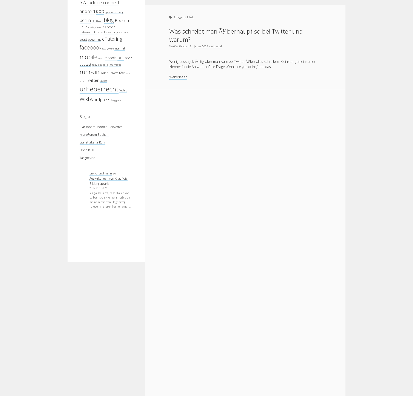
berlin (85, 20)
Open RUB (87, 150)
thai (82, 80)
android (87, 11)
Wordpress (100, 99)
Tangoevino (87, 158)
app (100, 11)
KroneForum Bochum (94, 135)
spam (128, 73)
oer (120, 57)
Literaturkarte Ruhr (92, 142)
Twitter (92, 80)
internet (119, 48)
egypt (83, 39)
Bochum (122, 20)
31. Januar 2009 (199, 46)
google (110, 48)
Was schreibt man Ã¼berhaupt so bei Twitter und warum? (236, 35)
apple (108, 12)
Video (123, 90)
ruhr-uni (90, 72)
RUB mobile (115, 64)
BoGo (84, 27)
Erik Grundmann (100, 173)
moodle (111, 57)
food (104, 48)
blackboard (97, 21)
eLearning (94, 39)
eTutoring (112, 39)
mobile (88, 57)
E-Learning (111, 32)
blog (109, 19)
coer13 (100, 27)
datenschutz (88, 32)
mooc (101, 58)
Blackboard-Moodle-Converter (101, 127)
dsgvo (100, 32)
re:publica (97, 64)
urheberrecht (99, 89)
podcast (85, 64)
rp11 (105, 64)
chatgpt (92, 27)
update (103, 80)
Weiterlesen (178, 77)
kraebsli (217, 46)
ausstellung (117, 12)
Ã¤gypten (116, 100)
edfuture (123, 32)
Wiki (84, 99)
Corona (110, 27)
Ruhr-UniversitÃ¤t (113, 73)
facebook (90, 47)
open (128, 58)
